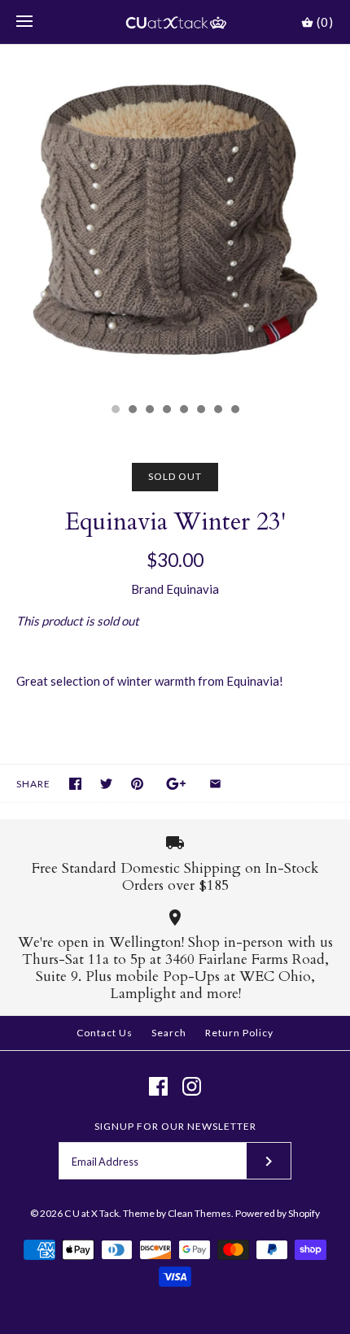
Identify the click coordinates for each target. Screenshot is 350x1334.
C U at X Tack (91, 1213)
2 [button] (132, 411)
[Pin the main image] (137, 784)
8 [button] (234, 411)
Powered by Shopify (277, 1213)
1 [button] (115, 411)
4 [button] (166, 411)
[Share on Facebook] (75, 784)
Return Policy (239, 1033)
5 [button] (183, 411)
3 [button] (149, 411)
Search (168, 1033)
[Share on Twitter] (106, 784)
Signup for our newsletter (175, 1126)
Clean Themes (199, 1213)
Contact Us (105, 1033)
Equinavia (192, 589)
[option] (175, 220)
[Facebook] (158, 1086)
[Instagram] (191, 1086)
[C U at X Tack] (175, 22)
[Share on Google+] (176, 784)
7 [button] (217, 411)
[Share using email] (215, 784)
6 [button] (200, 411)
